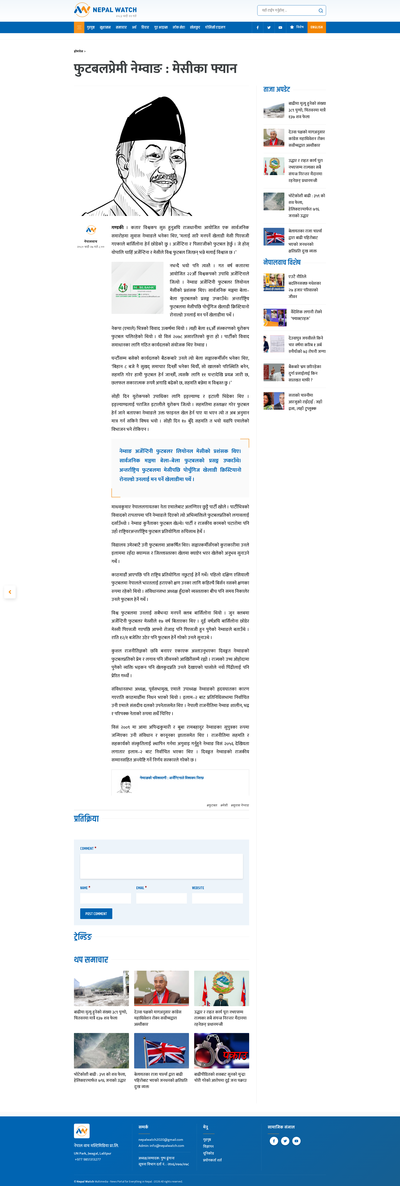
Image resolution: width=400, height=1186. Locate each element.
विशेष (300, 27)
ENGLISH (317, 27)
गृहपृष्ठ (91, 27)
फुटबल (213, 806)
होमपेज (80, 52)
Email (141, 888)
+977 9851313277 (88, 1159)
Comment (88, 849)
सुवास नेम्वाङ (241, 806)
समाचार (121, 27)
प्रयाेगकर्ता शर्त (212, 1160)
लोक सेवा (179, 27)
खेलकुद (195, 27)
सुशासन (105, 27)
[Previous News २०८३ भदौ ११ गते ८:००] (10, 591)
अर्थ (134, 27)
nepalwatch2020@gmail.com (161, 1140)
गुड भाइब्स (161, 27)
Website (198, 888)
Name (85, 888)
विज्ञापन (208, 1147)
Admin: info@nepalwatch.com (161, 1146)
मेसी (225, 806)
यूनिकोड (208, 1153)
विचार (145, 27)
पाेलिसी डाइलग (215, 27)
